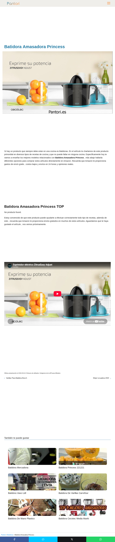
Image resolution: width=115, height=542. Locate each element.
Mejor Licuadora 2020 (101, 378)
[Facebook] (14, 539)
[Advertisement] (57, 26)
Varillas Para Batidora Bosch (16, 378)
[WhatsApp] (100, 539)
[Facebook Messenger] (43, 539)
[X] (72, 539)
